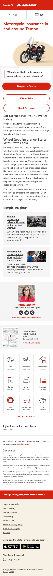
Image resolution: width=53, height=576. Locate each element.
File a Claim (26, 98)
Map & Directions (32, 343)
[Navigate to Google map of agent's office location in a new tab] (32, 312)
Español (6, 5)
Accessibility (8, 517)
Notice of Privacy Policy (12, 525)
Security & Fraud (10, 513)
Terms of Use (8, 521)
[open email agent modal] (26, 313)
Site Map (6, 533)
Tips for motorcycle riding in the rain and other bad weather (16, 222)
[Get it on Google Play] (30, 546)
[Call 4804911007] (21, 312)
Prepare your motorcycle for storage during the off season (15, 255)
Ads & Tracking (9, 509)
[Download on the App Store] (11, 546)
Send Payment (26, 108)
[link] (27, 5)
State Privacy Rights (11, 529)
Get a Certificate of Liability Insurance (26, 317)
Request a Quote (26, 86)
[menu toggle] (48, 5)
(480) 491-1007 (23, 444)
